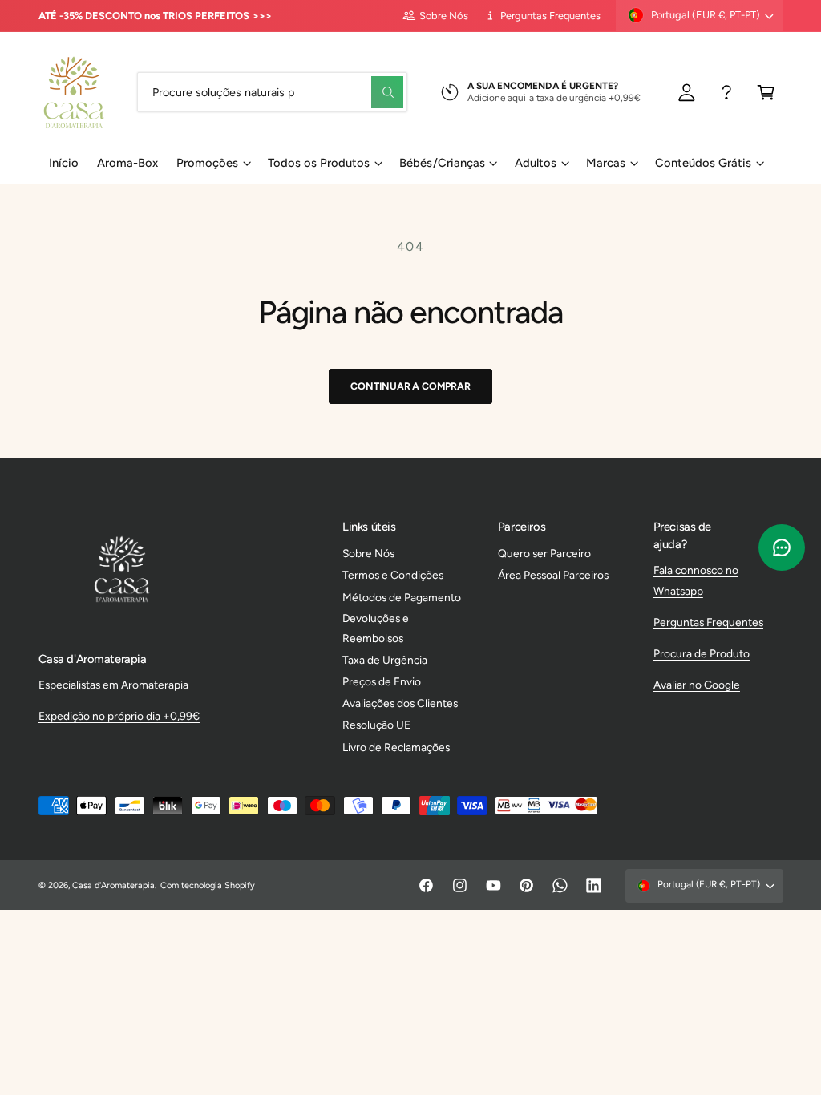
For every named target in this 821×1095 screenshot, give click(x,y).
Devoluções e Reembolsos (375, 628)
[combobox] (272, 91)
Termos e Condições (392, 574)
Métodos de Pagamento (401, 597)
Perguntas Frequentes (550, 16)
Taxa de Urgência (384, 659)
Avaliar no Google (696, 684)
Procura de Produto (701, 653)
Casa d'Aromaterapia (113, 885)
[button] (766, 91)
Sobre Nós (443, 16)
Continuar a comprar (410, 386)
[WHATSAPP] (726, 91)
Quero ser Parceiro (544, 553)
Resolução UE (376, 724)
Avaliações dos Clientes (400, 703)
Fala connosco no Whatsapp (695, 580)
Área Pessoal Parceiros (553, 574)
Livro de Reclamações (396, 747)
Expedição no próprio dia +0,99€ (119, 715)
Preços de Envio (381, 681)
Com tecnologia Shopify (207, 885)
